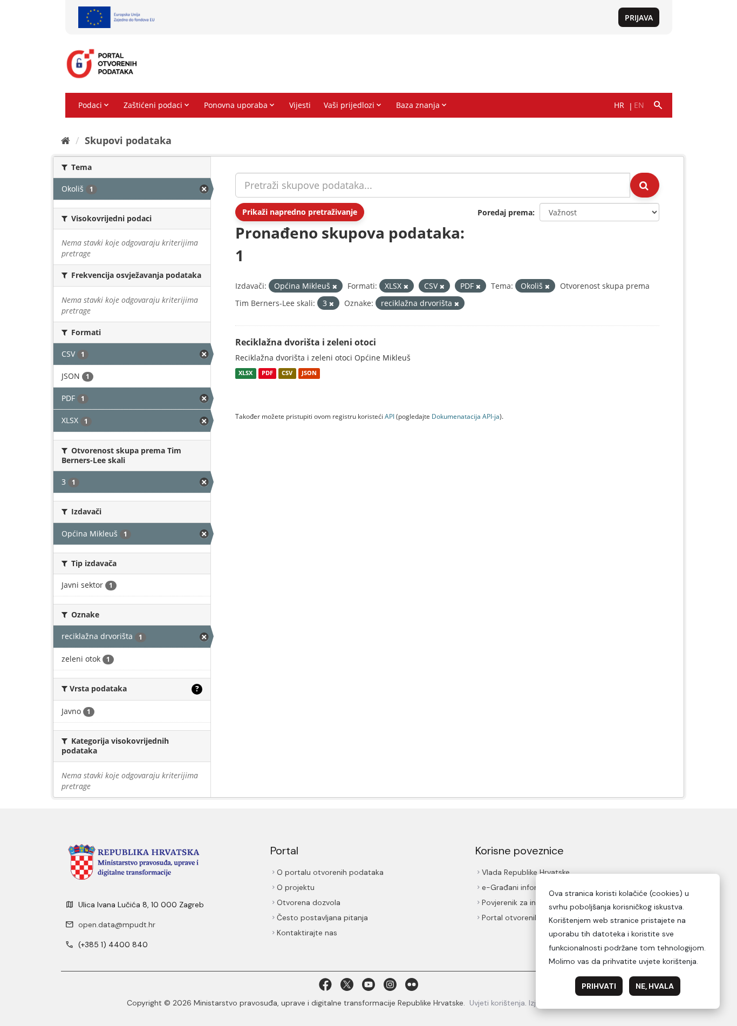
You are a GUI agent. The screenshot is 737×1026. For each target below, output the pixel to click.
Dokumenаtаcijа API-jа (466, 416)
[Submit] (644, 185)
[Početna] (65, 140)
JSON (309, 373)
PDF (267, 373)
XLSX (245, 373)
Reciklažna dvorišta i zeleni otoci (305, 342)
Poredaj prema (505, 212)
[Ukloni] (334, 286)
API (389, 416)
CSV (287, 373)
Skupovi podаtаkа (128, 140)
